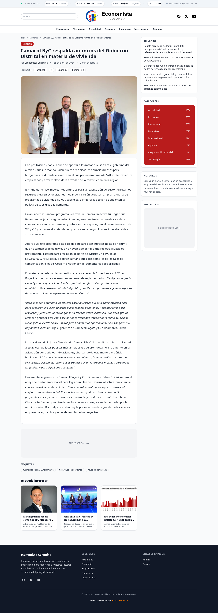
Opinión (157, 29)
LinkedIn (62, 69)
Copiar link (78, 69)
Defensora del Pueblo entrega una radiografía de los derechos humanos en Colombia (168, 67)
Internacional (141, 29)
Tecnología (79, 29)
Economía (110, 29)
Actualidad (95, 29)
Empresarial (62, 29)
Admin (146, 559)
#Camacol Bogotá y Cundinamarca (38, 469)
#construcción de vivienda (70, 469)
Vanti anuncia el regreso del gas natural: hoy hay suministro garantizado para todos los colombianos (168, 77)
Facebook (40, 69)
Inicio (23, 37)
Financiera (125, 29)
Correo (146, 564)
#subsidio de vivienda (97, 469)
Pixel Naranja (120, 600)
